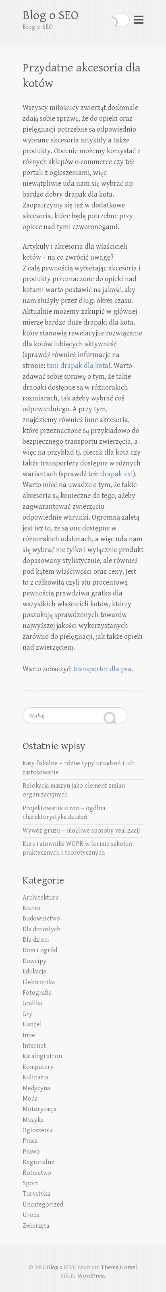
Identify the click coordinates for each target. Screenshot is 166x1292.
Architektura (40, 898)
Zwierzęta (36, 1226)
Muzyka (33, 1120)
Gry (27, 1014)
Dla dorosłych (41, 929)
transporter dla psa (102, 669)
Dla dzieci (36, 940)
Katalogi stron (42, 1056)
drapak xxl (116, 474)
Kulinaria (35, 1077)
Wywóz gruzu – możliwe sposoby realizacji (81, 831)
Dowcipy (34, 961)
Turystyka (36, 1194)
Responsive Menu (138, 20)
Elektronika (39, 982)
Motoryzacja (39, 1109)
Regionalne (38, 1162)
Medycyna (36, 1088)
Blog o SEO (51, 15)
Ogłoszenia (38, 1130)
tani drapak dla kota (77, 366)
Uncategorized (43, 1205)
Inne (29, 1035)
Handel (32, 1024)
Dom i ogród (40, 950)
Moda (30, 1099)
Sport (30, 1183)
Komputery (38, 1067)
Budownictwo (41, 918)
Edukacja (34, 971)
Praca (30, 1141)
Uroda (31, 1215)
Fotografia (37, 993)
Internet (34, 1046)
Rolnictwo (37, 1173)
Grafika (32, 1003)
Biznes (31, 908)
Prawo (31, 1152)
